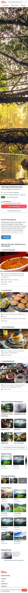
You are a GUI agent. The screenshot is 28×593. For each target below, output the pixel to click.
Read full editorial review (12, 197)
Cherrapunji (5, 5)
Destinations (4, 583)
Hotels (2, 581)
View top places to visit (14, 211)
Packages (23, 5)
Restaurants (4, 468)
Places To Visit (14, 5)
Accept (24, 590)
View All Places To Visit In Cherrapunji (14, 447)
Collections (4, 586)
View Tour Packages (14, 206)
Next (26, 96)
